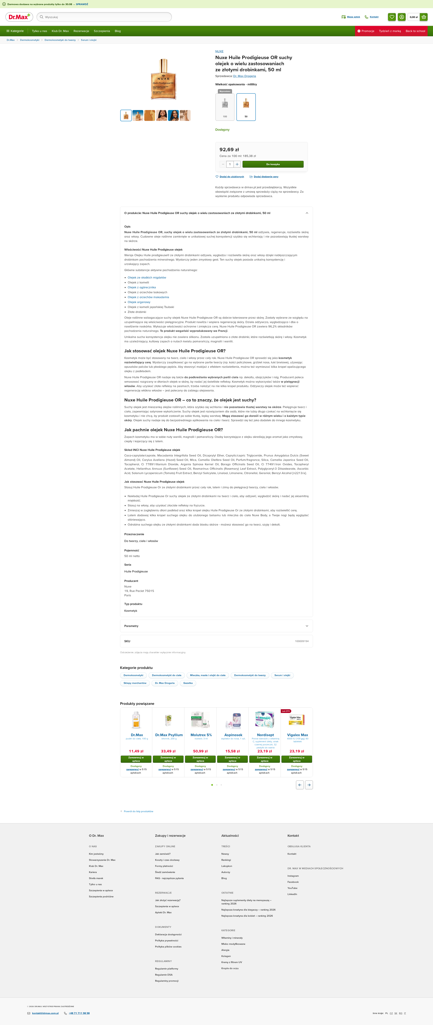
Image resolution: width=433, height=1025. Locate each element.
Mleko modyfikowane (233, 943)
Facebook (293, 881)
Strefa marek (96, 878)
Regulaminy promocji (166, 980)
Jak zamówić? (162, 853)
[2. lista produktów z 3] (217, 785)
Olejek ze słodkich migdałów (147, 277)
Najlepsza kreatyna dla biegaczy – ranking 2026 (248, 909)
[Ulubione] (392, 17)
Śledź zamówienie (165, 872)
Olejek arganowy (139, 302)
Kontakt (292, 853)
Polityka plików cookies (168, 946)
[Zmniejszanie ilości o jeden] (223, 164)
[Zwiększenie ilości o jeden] (237, 164)
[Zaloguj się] (402, 17)
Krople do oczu (229, 968)
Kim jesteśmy (96, 853)
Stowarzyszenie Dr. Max (102, 859)
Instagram (293, 875)
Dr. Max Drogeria (244, 76)
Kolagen (226, 956)
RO (400, 1013)
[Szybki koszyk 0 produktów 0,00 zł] (424, 17)
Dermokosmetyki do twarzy (250, 675)
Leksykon (226, 865)
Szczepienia (102, 31)
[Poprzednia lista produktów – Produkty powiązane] (300, 785)
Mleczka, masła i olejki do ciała (207, 675)
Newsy (225, 853)
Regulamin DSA (164, 974)
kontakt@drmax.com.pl (45, 1013)
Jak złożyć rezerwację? (167, 900)
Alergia (225, 949)
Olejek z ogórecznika (142, 287)
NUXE (219, 51)
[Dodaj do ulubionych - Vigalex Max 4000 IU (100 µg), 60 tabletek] (309, 711)
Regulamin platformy (166, 968)
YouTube (292, 888)
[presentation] (136, 720)
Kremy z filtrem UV (231, 962)
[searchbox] (104, 17)
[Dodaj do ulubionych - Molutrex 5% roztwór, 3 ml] (213, 711)
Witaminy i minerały (232, 937)
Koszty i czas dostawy (167, 859)
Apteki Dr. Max (163, 912)
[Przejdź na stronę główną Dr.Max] (19, 17)
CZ (391, 1013)
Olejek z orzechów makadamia (148, 297)
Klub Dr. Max (60, 31)
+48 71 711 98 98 (79, 1013)
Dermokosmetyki (133, 675)
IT (405, 1013)
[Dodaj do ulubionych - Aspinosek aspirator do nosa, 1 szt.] (245, 711)
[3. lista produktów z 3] (221, 785)
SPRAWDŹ (81, 4)
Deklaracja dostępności (168, 934)
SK (395, 1013)
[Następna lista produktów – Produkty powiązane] (309, 785)
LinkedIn (292, 894)
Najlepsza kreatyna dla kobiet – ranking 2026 (247, 915)
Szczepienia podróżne (101, 896)
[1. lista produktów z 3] (212, 784)
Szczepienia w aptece (101, 890)
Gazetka (188, 682)
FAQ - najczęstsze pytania (169, 878)
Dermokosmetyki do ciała (166, 675)
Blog (118, 31)
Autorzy (225, 872)
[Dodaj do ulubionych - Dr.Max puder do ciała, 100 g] (148, 711)
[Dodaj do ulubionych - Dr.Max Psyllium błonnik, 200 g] (180, 711)
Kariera (93, 872)
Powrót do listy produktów (138, 811)
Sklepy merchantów (135, 682)
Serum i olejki (282, 675)
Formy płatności (164, 865)
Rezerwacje (81, 31)
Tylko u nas (39, 31)
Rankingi (226, 859)
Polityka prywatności (166, 940)
